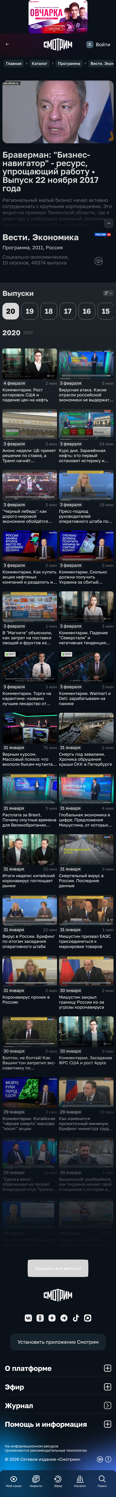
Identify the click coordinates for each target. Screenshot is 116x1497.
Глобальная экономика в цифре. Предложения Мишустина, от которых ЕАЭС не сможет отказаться (84, 824)
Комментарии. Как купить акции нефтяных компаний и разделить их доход (29, 579)
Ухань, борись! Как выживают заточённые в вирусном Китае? (84, 1244)
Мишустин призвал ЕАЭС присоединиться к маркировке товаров (85, 941)
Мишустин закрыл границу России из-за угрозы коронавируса (81, 1002)
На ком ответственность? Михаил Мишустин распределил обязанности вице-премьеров (28, 1249)
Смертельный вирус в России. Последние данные (81, 880)
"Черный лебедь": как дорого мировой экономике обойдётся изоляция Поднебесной (27, 519)
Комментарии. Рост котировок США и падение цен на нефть (25, 394)
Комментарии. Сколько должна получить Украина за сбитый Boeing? (83, 579)
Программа (69, 63)
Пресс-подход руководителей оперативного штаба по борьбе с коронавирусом (85, 519)
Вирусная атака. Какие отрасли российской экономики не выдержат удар (84, 397)
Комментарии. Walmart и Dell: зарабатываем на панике (85, 698)
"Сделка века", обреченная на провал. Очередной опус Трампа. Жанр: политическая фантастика (28, 1189)
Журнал (19, 1405)
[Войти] (89, 44)
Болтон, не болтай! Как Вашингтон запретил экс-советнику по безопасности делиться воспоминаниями (29, 1067)
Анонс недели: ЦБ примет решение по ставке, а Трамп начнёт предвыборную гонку (29, 458)
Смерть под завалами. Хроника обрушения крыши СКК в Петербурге (85, 759)
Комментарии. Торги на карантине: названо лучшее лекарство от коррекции (26, 701)
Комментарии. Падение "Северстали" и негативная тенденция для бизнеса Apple (83, 640)
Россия (54, 247)
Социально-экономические (35, 257)
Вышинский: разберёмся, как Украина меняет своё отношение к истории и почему (85, 1187)
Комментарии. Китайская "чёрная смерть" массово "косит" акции (28, 1123)
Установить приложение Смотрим (58, 1342)
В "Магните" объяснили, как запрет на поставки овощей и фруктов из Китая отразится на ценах (29, 640)
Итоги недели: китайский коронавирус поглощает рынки (28, 880)
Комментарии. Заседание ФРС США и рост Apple (85, 1060)
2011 (37, 247)
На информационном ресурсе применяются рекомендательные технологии (46, 1448)
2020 (28, 332)
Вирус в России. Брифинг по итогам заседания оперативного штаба (28, 941)
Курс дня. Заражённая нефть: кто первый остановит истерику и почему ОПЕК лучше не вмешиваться (83, 460)
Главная (14, 63)
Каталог (39, 63)
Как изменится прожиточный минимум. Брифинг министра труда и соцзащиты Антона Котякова (85, 1128)
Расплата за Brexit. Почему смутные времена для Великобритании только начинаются (29, 822)
